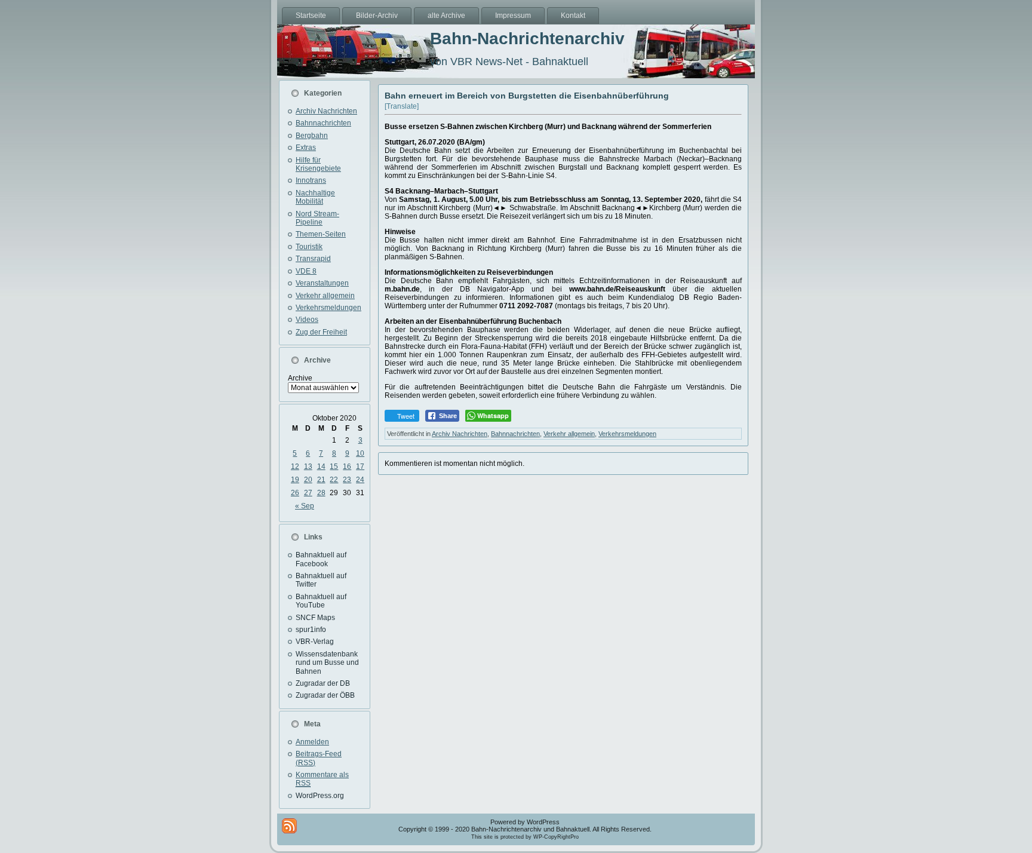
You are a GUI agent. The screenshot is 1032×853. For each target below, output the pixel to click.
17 (360, 466)
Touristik (309, 247)
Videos (307, 319)
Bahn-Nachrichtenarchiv (527, 38)
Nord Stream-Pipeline (317, 218)
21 (321, 479)
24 (360, 479)
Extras (306, 147)
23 (347, 479)
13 (308, 466)
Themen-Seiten (321, 234)
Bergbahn (312, 135)
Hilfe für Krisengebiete (318, 164)
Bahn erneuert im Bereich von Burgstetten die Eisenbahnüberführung (527, 95)
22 (334, 479)
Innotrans (311, 180)
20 (308, 479)
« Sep (304, 506)
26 (295, 493)
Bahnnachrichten (323, 123)
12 (295, 466)
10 (360, 453)
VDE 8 (306, 271)
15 (334, 466)
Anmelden (312, 742)
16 (347, 466)
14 (321, 466)
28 (321, 493)
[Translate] (402, 106)
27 (308, 493)
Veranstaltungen (322, 283)
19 (295, 479)
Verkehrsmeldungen (328, 307)
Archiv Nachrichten (326, 111)
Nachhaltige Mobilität (315, 197)
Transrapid (313, 258)
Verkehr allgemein (325, 296)
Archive (300, 378)
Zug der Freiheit (321, 332)
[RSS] (289, 825)
